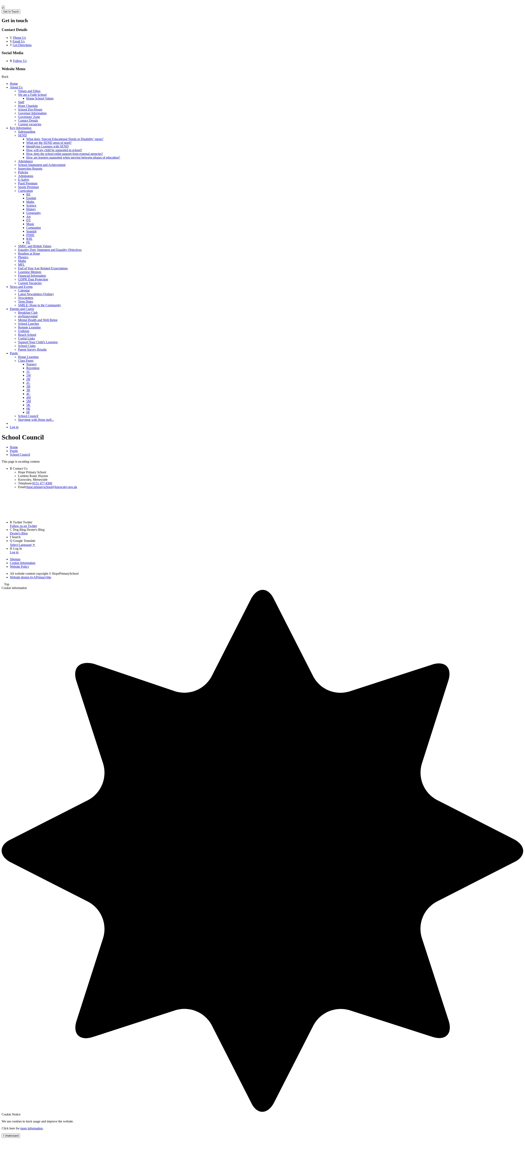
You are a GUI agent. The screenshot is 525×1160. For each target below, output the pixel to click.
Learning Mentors (29, 272)
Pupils (14, 353)
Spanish (31, 231)
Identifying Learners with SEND (47, 146)
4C (28, 394)
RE (28, 194)
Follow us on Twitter (23, 526)
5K (28, 405)
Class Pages (25, 360)
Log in (14, 427)
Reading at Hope (29, 253)
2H (28, 379)
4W (28, 397)
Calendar (24, 290)
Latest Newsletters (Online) (36, 294)
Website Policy (19, 566)
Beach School (27, 334)
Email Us (19, 41)
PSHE (30, 235)
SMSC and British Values (34, 246)
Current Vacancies (30, 283)
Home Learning (28, 357)
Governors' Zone (29, 117)
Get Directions (22, 45)
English (31, 198)
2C (28, 382)
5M (28, 401)
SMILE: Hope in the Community (39, 305)
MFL (21, 264)
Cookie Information (22, 563)
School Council (28, 416)
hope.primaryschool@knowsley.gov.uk (51, 487)
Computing (33, 227)
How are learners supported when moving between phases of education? (73, 157)
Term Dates (25, 301)
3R (28, 390)
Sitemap (15, 559)
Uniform (23, 331)
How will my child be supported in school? (54, 150)
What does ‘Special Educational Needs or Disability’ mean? (64, 139)
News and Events (21, 286)
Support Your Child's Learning (38, 342)
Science (31, 205)
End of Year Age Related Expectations (43, 268)
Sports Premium (28, 187)
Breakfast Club (28, 312)
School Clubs (26, 346)
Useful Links (26, 338)
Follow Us (20, 61)
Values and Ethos (29, 91)
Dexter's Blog (19, 533)
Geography (33, 213)
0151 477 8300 (42, 483)
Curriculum (25, 190)
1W (28, 375)
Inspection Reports (30, 168)
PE (28, 242)
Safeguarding (26, 131)
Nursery (31, 364)
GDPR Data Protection (33, 279)
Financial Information (32, 275)
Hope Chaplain (28, 106)
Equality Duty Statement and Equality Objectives (50, 250)
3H (28, 386)
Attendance (25, 161)
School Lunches (28, 323)
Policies (23, 172)
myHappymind (28, 316)
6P (28, 412)
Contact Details (28, 120)
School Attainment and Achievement (41, 165)
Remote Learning (29, 327)
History (31, 209)
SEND (22, 135)
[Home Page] (3, 7)
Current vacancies (29, 124)
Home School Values (40, 98)
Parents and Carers (22, 309)
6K (28, 408)
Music (30, 224)
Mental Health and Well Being (37, 320)
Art (28, 216)
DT (28, 220)
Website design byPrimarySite (30, 577)
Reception (32, 368)
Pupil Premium (27, 183)
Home (14, 83)
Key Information (20, 128)
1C (28, 371)
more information (31, 1128)
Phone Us (19, 37)
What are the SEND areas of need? (49, 142)
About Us (16, 87)
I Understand (10, 1135)
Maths (30, 202)
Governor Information (32, 113)
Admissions (25, 176)
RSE (29, 238)
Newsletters (25, 298)
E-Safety (23, 179)
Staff (21, 102)
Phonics (23, 257)
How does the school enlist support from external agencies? (64, 154)
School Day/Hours (30, 109)
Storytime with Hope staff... (36, 419)
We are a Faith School (32, 94)
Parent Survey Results (32, 349)
